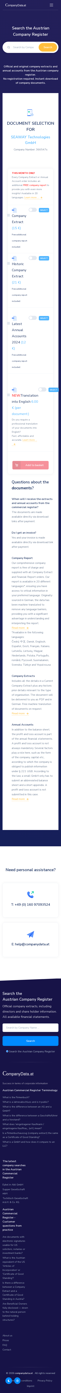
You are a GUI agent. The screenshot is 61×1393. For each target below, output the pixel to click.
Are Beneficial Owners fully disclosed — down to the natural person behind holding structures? (15, 1312)
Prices (6, 1340)
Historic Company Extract (19, 282)
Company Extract (19, 231)
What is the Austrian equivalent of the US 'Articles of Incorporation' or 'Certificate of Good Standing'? (14, 1268)
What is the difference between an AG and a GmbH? (27, 1108)
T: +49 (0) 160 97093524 (30, 904)
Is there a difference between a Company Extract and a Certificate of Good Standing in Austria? (14, 1291)
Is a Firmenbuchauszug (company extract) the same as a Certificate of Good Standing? (30, 1135)
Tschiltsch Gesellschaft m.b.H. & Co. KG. (15, 1200)
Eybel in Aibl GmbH (13, 1184)
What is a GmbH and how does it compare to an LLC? (29, 1144)
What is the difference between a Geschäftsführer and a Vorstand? (30, 1117)
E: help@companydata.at (30, 944)
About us (7, 1335)
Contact (7, 1349)
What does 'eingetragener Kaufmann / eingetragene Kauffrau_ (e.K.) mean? (23, 1126)
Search (48, 47)
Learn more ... (31, 197)
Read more (18, 628)
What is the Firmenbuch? (16, 1097)
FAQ (5, 1345)
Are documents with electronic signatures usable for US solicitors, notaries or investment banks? (14, 1245)
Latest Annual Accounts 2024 (19, 345)
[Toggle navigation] (51, 5)
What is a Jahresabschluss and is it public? (26, 1102)
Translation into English (25, 404)
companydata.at (24, 1373)
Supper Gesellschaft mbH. (14, 1191)
